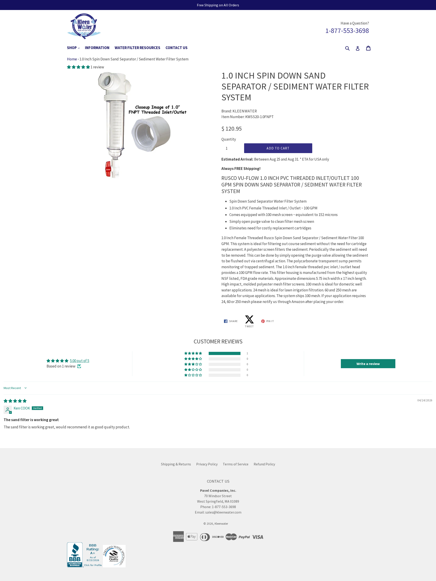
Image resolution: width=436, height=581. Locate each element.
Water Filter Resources (137, 47)
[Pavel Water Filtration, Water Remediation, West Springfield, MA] (85, 566)
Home (72, 59)
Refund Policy (264, 464)
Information (97, 47)
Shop (75, 47)
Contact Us (177, 47)
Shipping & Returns (176, 464)
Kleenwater (221, 524)
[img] (15, 400)
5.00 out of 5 (79, 360)
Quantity (228, 139)
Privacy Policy (207, 464)
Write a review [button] (368, 363)
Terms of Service (235, 464)
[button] (79, 67)
